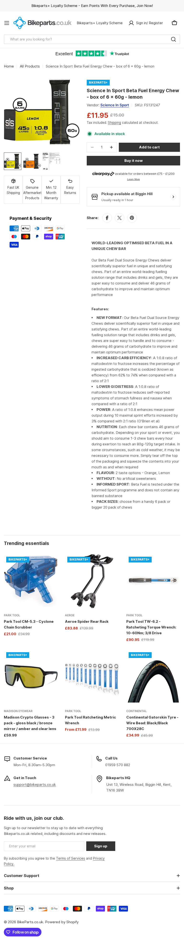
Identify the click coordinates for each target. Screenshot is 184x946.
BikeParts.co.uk (30, 922)
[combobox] (92, 39)
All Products (30, 66)
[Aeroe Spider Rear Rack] (92, 581)
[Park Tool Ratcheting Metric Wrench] (92, 677)
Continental (136, 711)
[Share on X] (119, 218)
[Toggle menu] (7, 23)
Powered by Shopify (62, 922)
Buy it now (133, 160)
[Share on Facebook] (107, 218)
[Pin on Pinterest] (132, 218)
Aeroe (70, 615)
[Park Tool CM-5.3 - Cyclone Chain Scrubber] (31, 581)
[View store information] (173, 197)
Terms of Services (70, 858)
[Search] (173, 39)
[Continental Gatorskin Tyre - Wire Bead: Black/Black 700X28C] (153, 677)
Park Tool (12, 615)
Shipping (114, 123)
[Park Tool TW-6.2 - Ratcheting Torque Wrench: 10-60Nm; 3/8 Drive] (153, 581)
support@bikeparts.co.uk (34, 784)
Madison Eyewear (18, 711)
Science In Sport (114, 105)
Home (9, 66)
